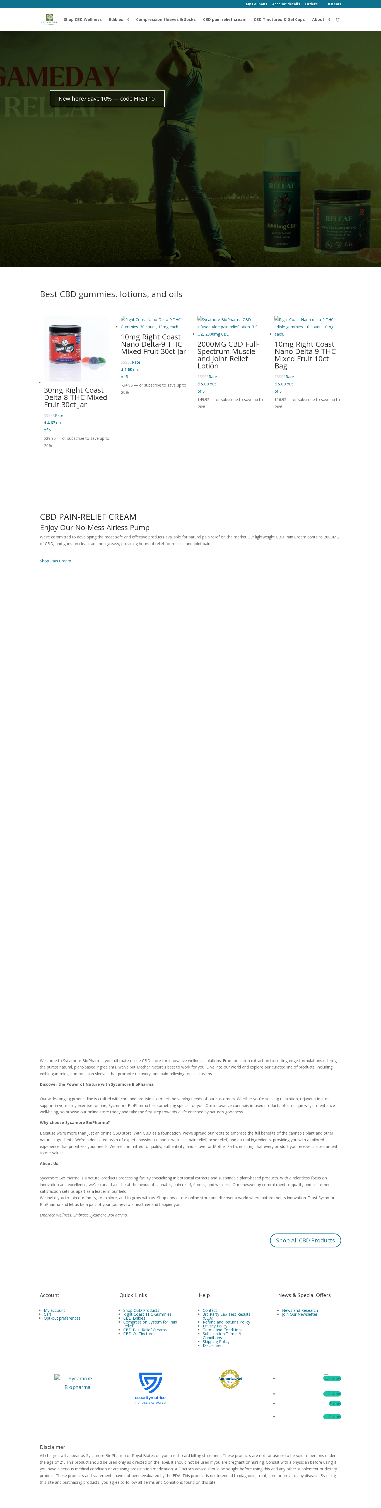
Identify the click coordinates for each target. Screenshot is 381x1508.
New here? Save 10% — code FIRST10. (107, 98)
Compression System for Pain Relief (150, 1324)
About (318, 20)
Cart (47, 1314)
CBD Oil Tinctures (139, 1333)
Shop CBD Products (141, 1310)
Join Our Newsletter (299, 1314)
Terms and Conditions (223, 1329)
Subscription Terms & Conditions (222, 1335)
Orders (311, 4)
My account (54, 1310)
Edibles (116, 20)
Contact (210, 1310)
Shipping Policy (216, 1341)
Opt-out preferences (62, 1318)
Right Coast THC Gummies (147, 1314)
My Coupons (256, 4)
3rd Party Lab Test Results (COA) (226, 1316)
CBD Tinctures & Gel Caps (279, 20)
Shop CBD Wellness (83, 20)
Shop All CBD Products (305, 1240)
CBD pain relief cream (225, 20)
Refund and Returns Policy (226, 1322)
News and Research (300, 1310)
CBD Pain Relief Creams (145, 1329)
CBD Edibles (134, 1318)
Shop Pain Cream (55, 561)
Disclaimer (212, 1345)
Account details (286, 4)
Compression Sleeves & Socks (166, 20)
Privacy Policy (215, 1326)
